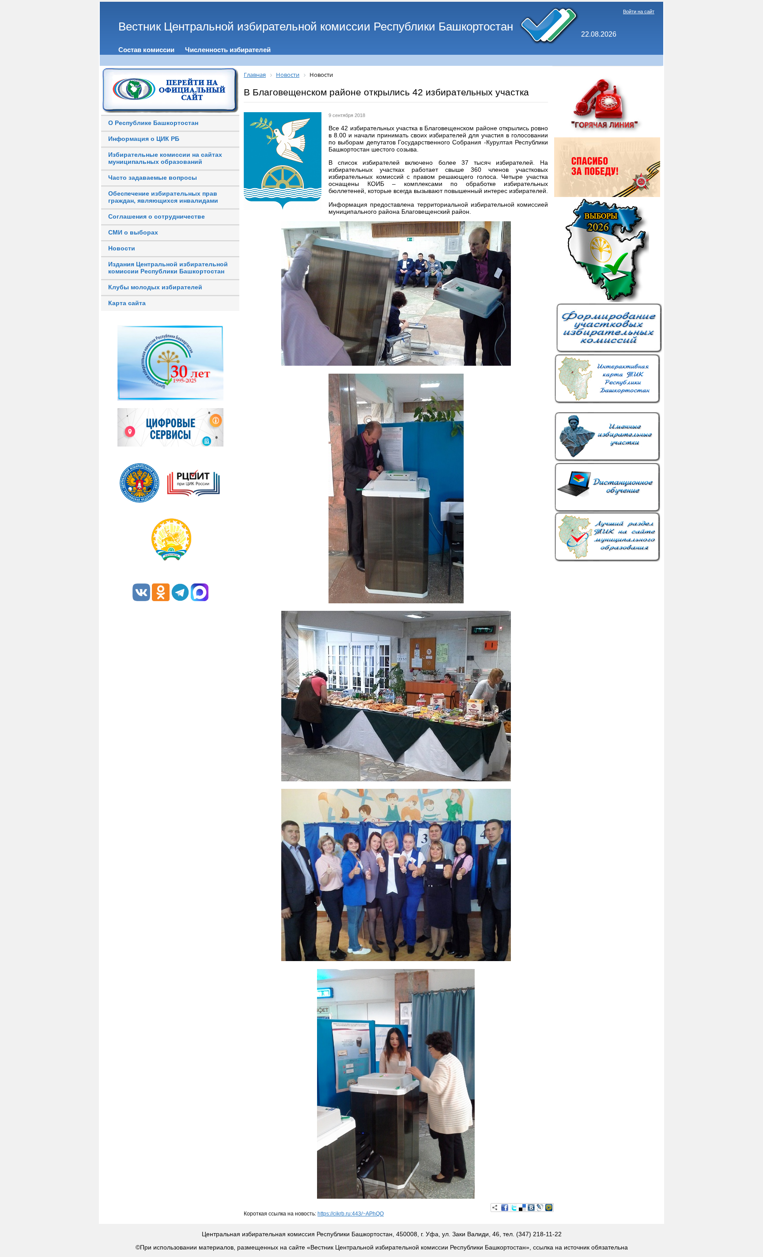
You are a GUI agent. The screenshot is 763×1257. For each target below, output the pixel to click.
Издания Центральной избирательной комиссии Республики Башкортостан (168, 268)
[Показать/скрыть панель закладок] (495, 1207)
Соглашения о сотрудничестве (156, 216)
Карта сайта (127, 303)
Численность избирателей (228, 49)
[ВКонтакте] (531, 1207)
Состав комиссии (146, 49)
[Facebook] (504, 1207)
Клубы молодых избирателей (155, 287)
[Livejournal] (540, 1207)
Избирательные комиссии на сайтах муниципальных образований (165, 158)
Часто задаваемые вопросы (152, 177)
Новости (121, 248)
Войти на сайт (638, 11)
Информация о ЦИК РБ (143, 138)
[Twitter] (513, 1207)
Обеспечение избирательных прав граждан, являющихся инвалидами (163, 197)
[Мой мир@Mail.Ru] (548, 1207)
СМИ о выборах (133, 232)
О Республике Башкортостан (153, 122)
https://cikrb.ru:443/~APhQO (350, 1214)
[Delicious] (522, 1207)
